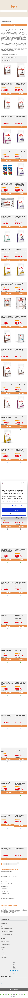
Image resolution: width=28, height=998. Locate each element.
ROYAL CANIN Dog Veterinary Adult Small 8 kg (6, 517)
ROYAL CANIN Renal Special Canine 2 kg (19, 816)
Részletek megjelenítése (18, 505)
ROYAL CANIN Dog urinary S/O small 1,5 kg (7, 583)
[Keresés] (26, 11)
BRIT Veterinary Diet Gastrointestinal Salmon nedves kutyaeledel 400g (6, 550)
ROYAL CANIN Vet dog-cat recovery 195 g (7, 217)
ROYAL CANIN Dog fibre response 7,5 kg (6, 117)
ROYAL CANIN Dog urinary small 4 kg (7, 450)
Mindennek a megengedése (14, 509)
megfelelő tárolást (4, 910)
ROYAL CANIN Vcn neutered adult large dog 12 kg (20, 251)
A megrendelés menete (5, 941)
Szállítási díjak (3, 929)
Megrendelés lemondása (5, 949)
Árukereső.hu (14, 968)
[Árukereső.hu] (14, 967)
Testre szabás (13, 513)
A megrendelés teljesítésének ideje (7, 931)
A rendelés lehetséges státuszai (6, 942)
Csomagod (3, 947)
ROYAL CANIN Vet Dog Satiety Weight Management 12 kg (6, 251)
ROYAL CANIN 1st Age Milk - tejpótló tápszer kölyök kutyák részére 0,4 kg (20, 683)
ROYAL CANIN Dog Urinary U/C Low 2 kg (20, 583)
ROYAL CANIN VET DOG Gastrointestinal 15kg (20, 84)
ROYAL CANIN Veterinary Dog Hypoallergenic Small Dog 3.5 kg (20, 517)
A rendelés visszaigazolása (5, 944)
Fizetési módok (3, 925)
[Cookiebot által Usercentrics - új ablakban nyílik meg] (20, 483)
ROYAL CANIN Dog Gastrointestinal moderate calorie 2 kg (19, 450)
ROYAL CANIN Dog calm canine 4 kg (20, 217)
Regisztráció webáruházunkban (6, 934)
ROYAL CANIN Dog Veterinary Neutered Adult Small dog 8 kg (19, 184)
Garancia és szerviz (4, 955)
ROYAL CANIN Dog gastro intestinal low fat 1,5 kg (6, 383)
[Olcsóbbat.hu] (14, 970)
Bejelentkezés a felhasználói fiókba (7, 945)
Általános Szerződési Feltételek (6, 928)
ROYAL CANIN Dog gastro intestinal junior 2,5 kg (20, 383)
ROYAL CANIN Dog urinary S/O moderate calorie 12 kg (7, 284)
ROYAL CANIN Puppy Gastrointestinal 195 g (6, 783)
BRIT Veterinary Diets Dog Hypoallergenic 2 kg (20, 749)
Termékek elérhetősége (5, 932)
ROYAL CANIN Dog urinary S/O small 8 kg (20, 283)
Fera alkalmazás (4, 923)
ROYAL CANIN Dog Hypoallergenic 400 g (19, 350)
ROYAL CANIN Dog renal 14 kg (20, 416)
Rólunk (2, 978)
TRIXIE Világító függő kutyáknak (5, 816)
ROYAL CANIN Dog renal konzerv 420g (6, 616)
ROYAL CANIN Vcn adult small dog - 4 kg (20, 649)
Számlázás (3, 958)
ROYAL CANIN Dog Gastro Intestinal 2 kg (7, 350)
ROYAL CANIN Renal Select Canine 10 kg (5, 150)
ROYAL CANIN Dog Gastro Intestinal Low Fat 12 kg (7, 84)
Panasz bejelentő (4, 957)
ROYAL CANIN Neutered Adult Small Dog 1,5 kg (20, 150)
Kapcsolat (2, 980)
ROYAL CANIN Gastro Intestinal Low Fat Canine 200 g (7, 750)
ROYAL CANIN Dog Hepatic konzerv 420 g (21, 317)
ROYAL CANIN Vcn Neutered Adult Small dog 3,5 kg (7, 683)
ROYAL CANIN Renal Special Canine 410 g (19, 849)
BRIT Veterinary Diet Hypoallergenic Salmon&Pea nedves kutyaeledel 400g (6, 850)
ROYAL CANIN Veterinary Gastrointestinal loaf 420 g (7, 317)
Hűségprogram (3, 926)
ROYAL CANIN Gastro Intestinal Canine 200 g (6, 649)
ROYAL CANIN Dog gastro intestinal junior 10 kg (6, 416)
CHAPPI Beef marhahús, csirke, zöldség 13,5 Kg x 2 (6, 184)
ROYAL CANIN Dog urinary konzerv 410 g (20, 550)
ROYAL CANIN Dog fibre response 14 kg (20, 117)
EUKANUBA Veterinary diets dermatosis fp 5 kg (6, 716)
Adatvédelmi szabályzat (5, 921)
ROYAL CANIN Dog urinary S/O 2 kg (20, 716)
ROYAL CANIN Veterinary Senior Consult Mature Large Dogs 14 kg (20, 783)
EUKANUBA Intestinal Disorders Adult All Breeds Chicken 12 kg (20, 617)
